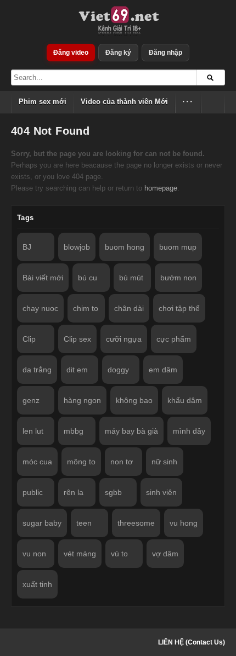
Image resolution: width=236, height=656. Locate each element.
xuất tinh (37, 584)
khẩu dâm (184, 400)
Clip (29, 339)
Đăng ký (118, 52)
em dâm (163, 369)
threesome (136, 523)
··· (188, 101)
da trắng (37, 369)
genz (31, 400)
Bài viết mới (43, 277)
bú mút (131, 277)
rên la (73, 492)
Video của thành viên (124, 101)
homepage (160, 188)
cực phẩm (173, 339)
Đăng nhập (165, 52)
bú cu (87, 277)
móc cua (37, 461)
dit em (77, 369)
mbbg (73, 431)
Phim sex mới (42, 101)
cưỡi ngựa (124, 339)
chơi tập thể (179, 308)
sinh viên (161, 492)
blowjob (77, 247)
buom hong (124, 247)
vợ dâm (165, 553)
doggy (118, 369)
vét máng (80, 553)
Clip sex (77, 339)
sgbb (113, 492)
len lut (33, 431)
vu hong (184, 523)
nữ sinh (164, 461)
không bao (134, 400)
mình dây (189, 431)
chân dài (129, 308)
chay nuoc (40, 308)
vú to (119, 553)
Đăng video (70, 52)
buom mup (177, 247)
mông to (81, 461)
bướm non (178, 277)
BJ (27, 247)
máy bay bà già (131, 431)
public (33, 492)
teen (84, 523)
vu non (34, 553)
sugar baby (42, 523)
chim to (85, 308)
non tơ (121, 461)
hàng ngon (82, 400)
